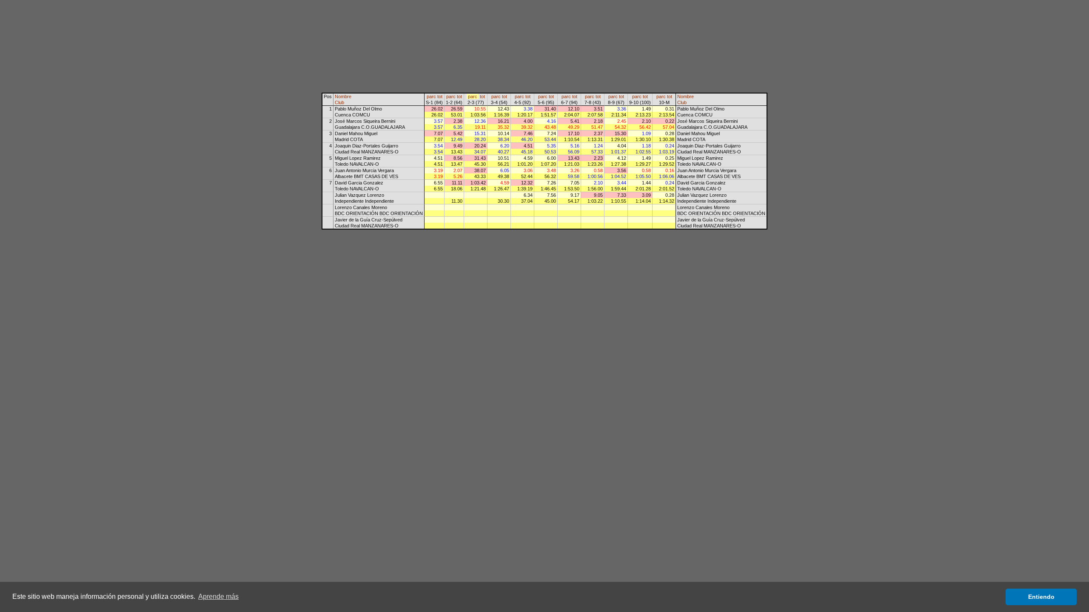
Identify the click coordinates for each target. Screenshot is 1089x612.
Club (339, 102)
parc (431, 96)
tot (439, 96)
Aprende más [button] (218, 596)
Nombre (343, 96)
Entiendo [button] (1041, 596)
